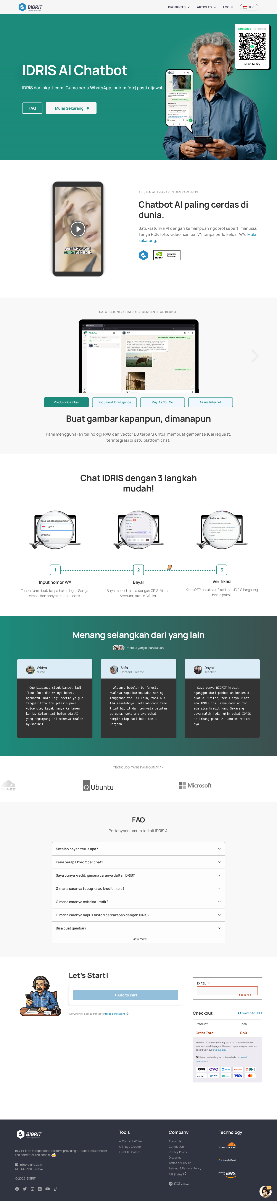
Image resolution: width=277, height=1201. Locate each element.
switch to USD (251, 1013)
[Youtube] (49, 1189)
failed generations (115, 1013)
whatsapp (244, 29)
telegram (259, 29)
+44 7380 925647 (30, 1169)
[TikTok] (57, 1189)
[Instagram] (34, 1189)
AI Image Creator (130, 1147)
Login (228, 7)
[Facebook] (19, 1189)
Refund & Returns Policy (185, 1168)
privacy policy (219, 1049)
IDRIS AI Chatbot (130, 1152)
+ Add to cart (125, 995)
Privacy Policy (178, 1152)
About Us (175, 1141)
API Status (176, 1174)
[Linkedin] (41, 1189)
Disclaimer (176, 1157)
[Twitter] (27, 1189)
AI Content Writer (130, 1141)
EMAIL (203, 983)
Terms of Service (180, 1163)
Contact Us (176, 1147)
